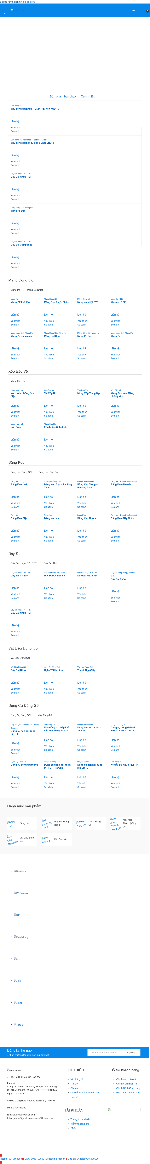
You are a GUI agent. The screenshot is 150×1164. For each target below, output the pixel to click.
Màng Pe (29, 207)
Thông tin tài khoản (80, 1119)
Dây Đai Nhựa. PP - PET (21, 173)
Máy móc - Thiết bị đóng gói (35, 139)
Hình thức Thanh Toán (128, 1092)
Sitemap (74, 1088)
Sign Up (131, 1052)
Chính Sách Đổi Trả (126, 1083)
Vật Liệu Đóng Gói (20, 657)
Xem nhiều (88, 96)
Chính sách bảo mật (126, 1079)
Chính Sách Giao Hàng (128, 1088)
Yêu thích (15, 127)
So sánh (15, 131)
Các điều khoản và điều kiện (85, 1092)
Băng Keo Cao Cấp (49, 472)
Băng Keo (115, 481)
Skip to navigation (9, 1)
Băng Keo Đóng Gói (21, 472)
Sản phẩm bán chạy (63, 96)
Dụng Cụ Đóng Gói (21, 715)
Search (133, 10)
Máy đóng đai (16, 105)
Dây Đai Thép (51, 563)
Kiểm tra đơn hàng (80, 1123)
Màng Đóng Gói (17, 207)
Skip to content (27, 1)
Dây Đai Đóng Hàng (119, 572)
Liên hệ (74, 1097)
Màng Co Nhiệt (35, 289)
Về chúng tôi (76, 1079)
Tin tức (74, 1083)
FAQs (73, 1128)
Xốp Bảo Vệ (49, 390)
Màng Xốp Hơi (18, 381)
